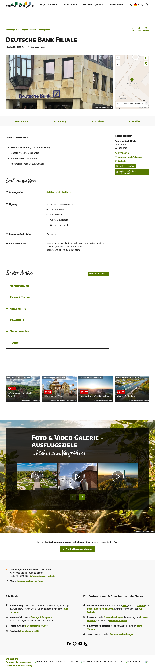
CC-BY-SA (109, 107)
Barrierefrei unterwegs (36, 625)
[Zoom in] (118, 57)
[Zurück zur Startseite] (20, 4)
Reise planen (116, 4)
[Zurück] (73, 497)
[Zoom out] (118, 61)
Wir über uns (12, 659)
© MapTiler (128, 103)
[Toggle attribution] (146, 103)
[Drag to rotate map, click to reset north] (118, 64)
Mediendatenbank (118, 620)
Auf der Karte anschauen (98, 274)
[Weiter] (82, 497)
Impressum (25, 662)
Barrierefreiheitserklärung (19, 665)
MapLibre (120, 103)
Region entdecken (49, 4)
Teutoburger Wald (12, 30)
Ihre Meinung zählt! (29, 631)
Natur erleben (70, 4)
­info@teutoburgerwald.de (42, 576)
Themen (141, 605)
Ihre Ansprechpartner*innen (30, 581)
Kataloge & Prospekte (41, 617)
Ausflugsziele (44, 30)
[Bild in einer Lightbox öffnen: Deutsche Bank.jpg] (59, 82)
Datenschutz (12, 662)
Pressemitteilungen (113, 617)
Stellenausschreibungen (121, 634)
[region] (132, 82)
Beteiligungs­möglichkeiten (100, 609)
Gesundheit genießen (93, 4)
